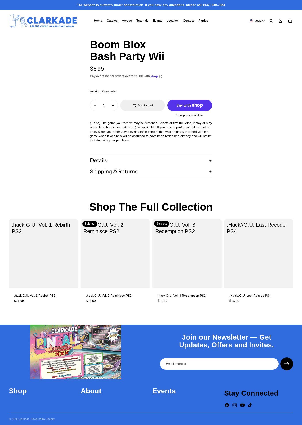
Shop (18, 391)
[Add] (71, 281)
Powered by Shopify (43, 419)
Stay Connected (251, 393)
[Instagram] (234, 405)
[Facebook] (226, 405)
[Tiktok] (250, 405)
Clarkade (23, 419)
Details (98, 160)
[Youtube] (242, 405)
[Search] (271, 21)
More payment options (189, 115)
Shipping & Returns (113, 171)
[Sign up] (286, 363)
